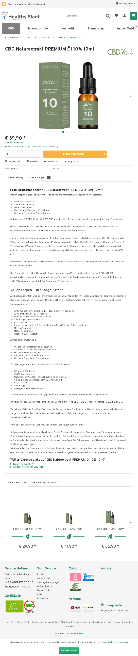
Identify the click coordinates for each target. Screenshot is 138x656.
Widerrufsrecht (45, 586)
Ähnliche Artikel (17, 482)
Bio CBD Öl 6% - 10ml (69, 529)
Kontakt (41, 574)
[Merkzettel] (116, 16)
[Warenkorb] (133, 16)
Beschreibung (15, 177)
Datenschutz (43, 590)
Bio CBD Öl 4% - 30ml (110, 529)
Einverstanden (69, 650)
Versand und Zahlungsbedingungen (48, 580)
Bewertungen (39, 177)
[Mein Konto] (124, 16)
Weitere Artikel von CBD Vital (28, 467)
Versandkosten (79, 622)
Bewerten (53, 161)
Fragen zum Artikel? (23, 464)
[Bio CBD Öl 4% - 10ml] (27, 514)
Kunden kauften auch (44, 482)
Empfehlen (73, 161)
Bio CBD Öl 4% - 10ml (27, 529)
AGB (39, 594)
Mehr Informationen (118, 642)
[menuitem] (87, 16)
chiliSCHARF (76, 633)
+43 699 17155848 (19, 583)
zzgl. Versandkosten (14, 142)
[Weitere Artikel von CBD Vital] (120, 53)
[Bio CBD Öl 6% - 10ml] (69, 514)
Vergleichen (14, 161)
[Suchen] (107, 15)
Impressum (42, 598)
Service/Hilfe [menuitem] (125, 3)
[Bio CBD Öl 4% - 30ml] (110, 514)
